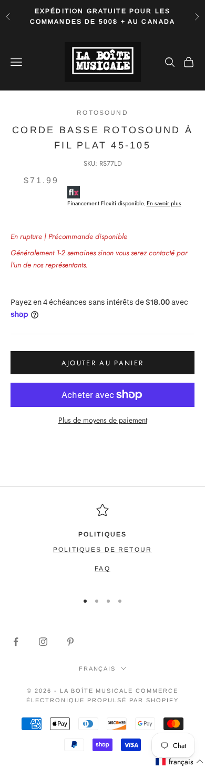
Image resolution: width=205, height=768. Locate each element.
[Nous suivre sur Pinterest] (70, 641)
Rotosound (102, 112)
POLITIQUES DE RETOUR (102, 549)
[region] (102, 543)
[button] (180, 762)
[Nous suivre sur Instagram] (43, 641)
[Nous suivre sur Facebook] (16, 641)
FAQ (102, 568)
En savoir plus (164, 203)
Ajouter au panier (103, 363)
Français (97, 668)
